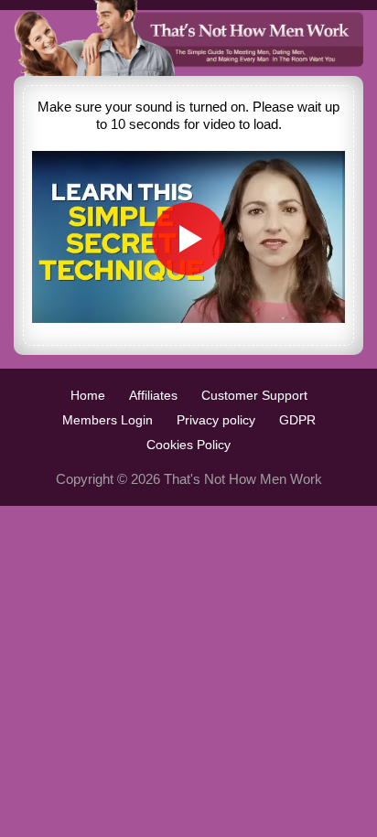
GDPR (297, 420)
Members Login (107, 420)
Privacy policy (216, 420)
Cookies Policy (188, 444)
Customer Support (254, 395)
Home (87, 395)
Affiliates (153, 395)
